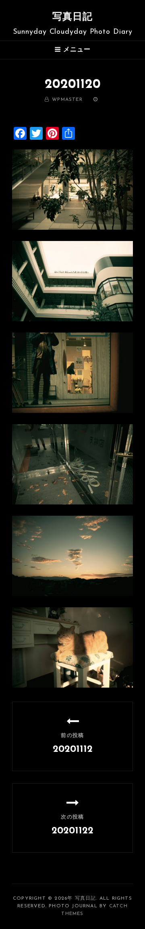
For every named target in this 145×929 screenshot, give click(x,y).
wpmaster (67, 99)
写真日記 (72, 17)
